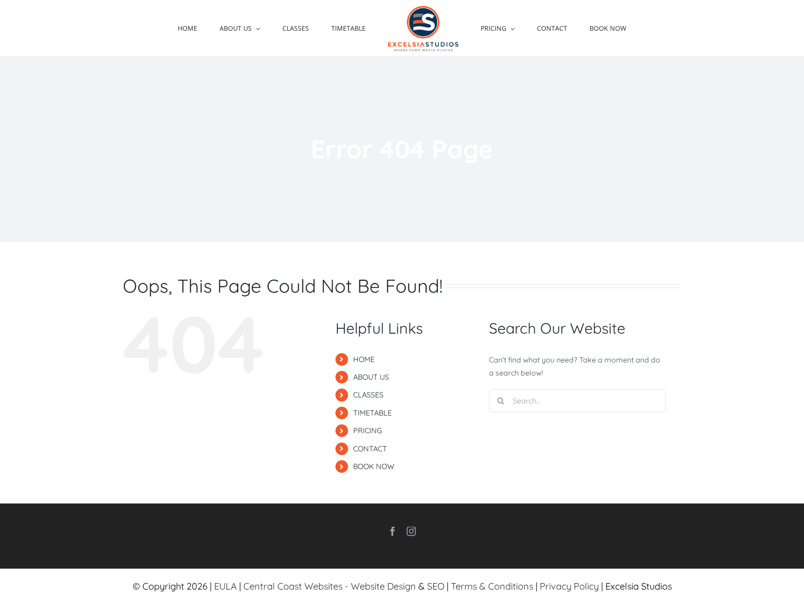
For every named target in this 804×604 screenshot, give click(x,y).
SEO (435, 586)
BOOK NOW (373, 466)
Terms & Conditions (492, 586)
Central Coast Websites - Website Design (329, 586)
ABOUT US (371, 377)
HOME (364, 359)
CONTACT (370, 448)
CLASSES (368, 394)
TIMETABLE (372, 412)
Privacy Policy (569, 586)
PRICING (367, 430)
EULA (225, 586)
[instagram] (411, 531)
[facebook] (392, 531)
